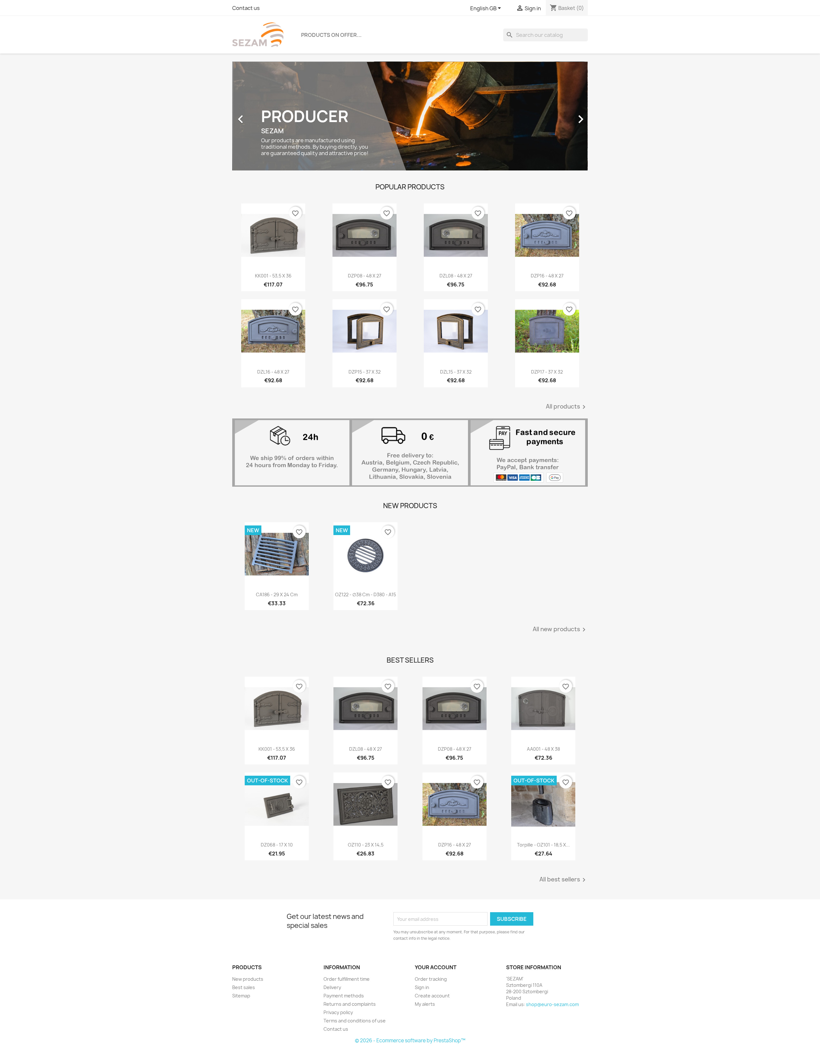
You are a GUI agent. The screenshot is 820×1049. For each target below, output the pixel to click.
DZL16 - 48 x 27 (273, 372)
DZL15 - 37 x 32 (456, 372)
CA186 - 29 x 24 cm (277, 594)
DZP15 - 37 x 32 (364, 372)
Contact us (246, 8)
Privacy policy (338, 1012)
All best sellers (563, 880)
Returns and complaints (350, 1004)
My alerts (425, 1004)
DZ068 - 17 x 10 (277, 845)
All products (567, 407)
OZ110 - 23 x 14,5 (365, 845)
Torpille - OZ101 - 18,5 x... (543, 845)
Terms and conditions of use (355, 1021)
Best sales (243, 987)
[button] (259, 116)
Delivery (332, 987)
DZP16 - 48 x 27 (547, 276)
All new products (560, 629)
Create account (432, 996)
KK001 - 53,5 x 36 (273, 276)
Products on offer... (331, 34)
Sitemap (241, 996)
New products (247, 979)
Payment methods (344, 996)
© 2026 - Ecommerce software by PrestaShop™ (410, 1040)
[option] (410, 116)
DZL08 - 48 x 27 (455, 276)
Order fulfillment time (347, 979)
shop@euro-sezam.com (552, 1004)
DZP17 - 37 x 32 (547, 372)
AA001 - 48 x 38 (543, 749)
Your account (435, 967)
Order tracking (431, 979)
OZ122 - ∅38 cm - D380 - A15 (365, 594)
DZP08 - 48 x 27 (364, 276)
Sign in (422, 987)
